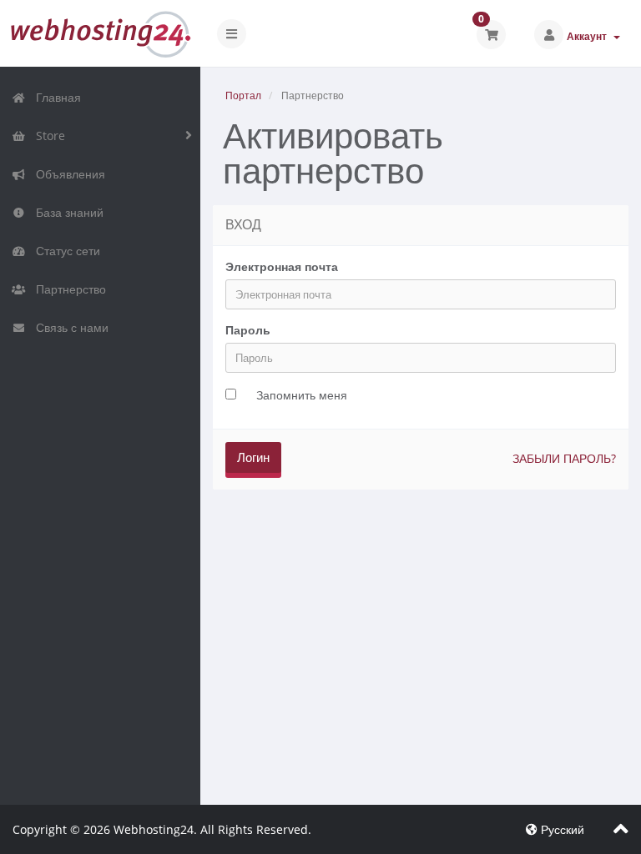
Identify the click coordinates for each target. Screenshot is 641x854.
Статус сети (64, 251)
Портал (243, 95)
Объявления (67, 174)
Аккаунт (589, 36)
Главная (55, 97)
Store (47, 135)
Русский (561, 829)
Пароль (247, 330)
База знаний (66, 212)
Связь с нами (69, 327)
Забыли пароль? (564, 458)
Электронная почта (281, 266)
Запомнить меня (301, 395)
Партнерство (67, 289)
